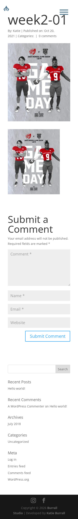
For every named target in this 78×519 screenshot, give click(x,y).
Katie (16, 31)
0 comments (48, 36)
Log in (12, 459)
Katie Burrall (56, 513)
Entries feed (16, 466)
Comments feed (19, 473)
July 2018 (14, 424)
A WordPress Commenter (26, 406)
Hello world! (16, 388)
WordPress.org (18, 479)
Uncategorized (18, 442)
